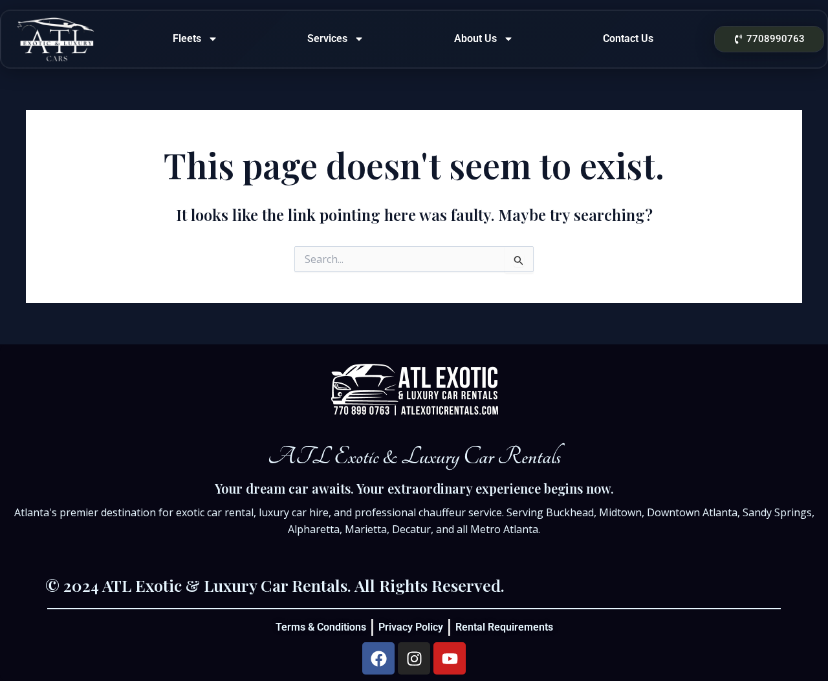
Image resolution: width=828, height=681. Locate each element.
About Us (475, 38)
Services (327, 38)
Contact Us (628, 38)
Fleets (187, 38)
